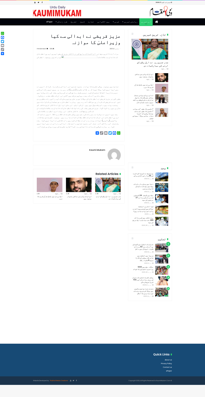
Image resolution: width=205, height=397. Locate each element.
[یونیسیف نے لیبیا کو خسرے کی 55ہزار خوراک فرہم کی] (161, 176)
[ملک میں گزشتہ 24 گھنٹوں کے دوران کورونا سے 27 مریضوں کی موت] (161, 198)
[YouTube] (35, 2)
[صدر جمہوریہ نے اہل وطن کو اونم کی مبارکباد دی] (108, 185)
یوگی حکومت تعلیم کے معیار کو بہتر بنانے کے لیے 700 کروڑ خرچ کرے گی (142, 279)
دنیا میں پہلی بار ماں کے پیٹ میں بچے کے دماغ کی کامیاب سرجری (143, 186)
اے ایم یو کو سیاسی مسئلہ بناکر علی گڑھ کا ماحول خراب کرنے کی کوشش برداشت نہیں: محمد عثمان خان (143, 99)
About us (168, 360)
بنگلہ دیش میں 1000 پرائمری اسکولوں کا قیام (143, 268)
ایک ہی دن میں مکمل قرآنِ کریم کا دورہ (49, 197)
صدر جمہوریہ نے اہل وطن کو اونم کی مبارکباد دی (108, 197)
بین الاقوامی (103, 22)
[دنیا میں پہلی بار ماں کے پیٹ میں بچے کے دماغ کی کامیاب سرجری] (161, 187)
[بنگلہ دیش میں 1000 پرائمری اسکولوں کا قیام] (161, 270)
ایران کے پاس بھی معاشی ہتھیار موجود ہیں (79, 197)
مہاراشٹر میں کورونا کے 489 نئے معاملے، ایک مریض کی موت (143, 220)
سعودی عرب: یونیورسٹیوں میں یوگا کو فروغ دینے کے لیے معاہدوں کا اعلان (143, 291)
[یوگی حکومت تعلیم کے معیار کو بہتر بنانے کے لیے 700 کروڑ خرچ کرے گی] (161, 280)
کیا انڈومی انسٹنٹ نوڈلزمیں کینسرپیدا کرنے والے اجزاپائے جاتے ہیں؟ (143, 208)
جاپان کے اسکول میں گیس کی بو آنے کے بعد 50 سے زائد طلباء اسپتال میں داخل (143, 246)
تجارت (91, 22)
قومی (116, 22)
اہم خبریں (146, 22)
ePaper (49, 22)
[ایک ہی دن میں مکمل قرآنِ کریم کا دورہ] (49, 185)
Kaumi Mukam (97, 149)
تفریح (74, 22)
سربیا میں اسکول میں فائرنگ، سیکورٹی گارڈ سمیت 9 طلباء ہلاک (144, 257)
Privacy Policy (166, 363)
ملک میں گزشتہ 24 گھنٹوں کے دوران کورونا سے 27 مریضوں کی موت (143, 197)
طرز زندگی (62, 22)
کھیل (82, 22)
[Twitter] (38, 2)
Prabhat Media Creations (59, 381)
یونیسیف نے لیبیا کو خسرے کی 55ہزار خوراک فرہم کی (143, 174)
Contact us (167, 367)
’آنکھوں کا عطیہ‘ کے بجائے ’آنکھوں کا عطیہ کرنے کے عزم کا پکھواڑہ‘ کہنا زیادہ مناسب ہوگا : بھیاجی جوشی (143, 113)
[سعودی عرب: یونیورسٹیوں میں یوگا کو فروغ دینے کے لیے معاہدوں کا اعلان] (161, 292)
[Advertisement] (150, 146)
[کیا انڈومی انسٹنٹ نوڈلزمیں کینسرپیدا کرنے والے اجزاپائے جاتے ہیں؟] (161, 209)
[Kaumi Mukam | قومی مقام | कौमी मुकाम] (102, 11)
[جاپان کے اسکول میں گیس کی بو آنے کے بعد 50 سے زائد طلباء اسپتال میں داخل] (161, 247)
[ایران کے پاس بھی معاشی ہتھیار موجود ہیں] (79, 185)
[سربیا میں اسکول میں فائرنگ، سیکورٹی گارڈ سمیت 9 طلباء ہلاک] (161, 259)
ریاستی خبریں (130, 22)
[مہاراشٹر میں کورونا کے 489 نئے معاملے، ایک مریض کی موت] (161, 221)
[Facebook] (42, 2)
